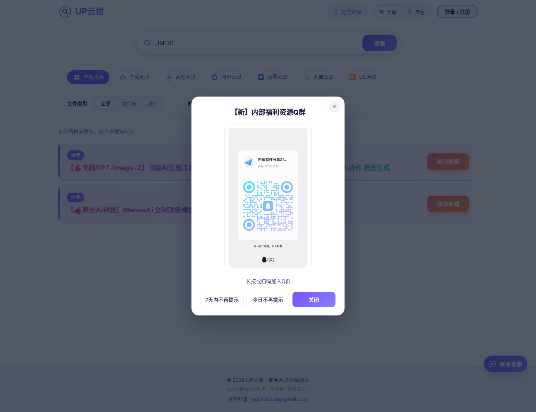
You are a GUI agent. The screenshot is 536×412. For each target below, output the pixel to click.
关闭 (314, 300)
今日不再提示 (268, 300)
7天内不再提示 (222, 300)
